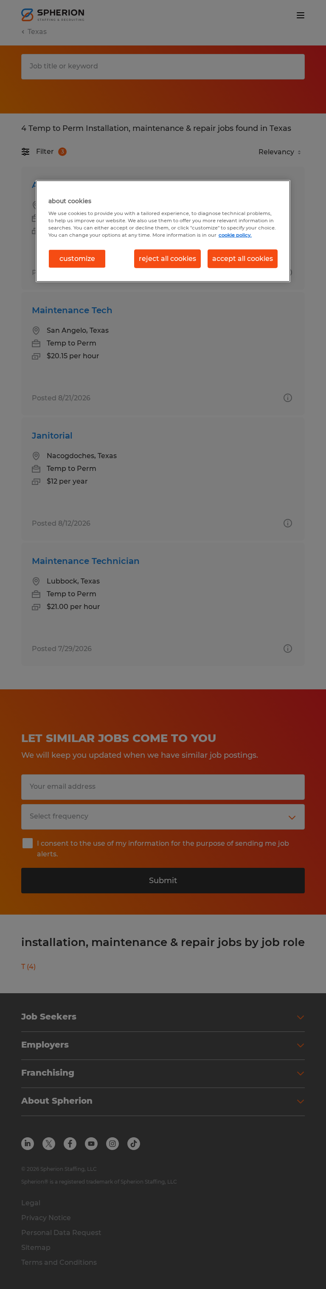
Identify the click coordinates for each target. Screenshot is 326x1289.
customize (77, 259)
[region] (163, 231)
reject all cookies (167, 259)
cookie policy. (235, 235)
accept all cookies (242, 259)
